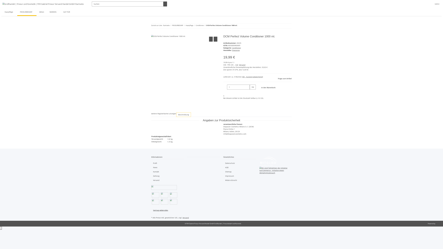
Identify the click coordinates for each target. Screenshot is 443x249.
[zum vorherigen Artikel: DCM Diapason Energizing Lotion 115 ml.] (239, 25)
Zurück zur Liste (156, 25)
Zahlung (156, 176)
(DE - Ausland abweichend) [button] (252, 77)
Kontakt (156, 172)
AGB (226, 167)
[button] (427, 4)
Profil (155, 163)
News (155, 167)
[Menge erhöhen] (251, 92)
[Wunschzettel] (431, 4)
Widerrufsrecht (231, 180)
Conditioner (236, 48)
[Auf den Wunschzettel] (215, 39)
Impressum (229, 176)
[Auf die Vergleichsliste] (211, 39)
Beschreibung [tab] (183, 115)
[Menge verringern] (225, 87)
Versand (242, 65)
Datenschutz (230, 163)
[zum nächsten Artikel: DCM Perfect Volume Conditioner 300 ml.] (243, 25)
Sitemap (228, 172)
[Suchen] (165, 3)
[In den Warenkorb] (153, 33)
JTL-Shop (438, 224)
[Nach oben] (1, 228)
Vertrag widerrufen (160, 210)
